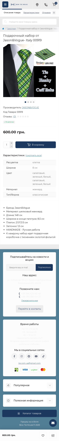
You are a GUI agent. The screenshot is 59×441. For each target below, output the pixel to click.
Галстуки (11, 28)
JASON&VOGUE (30, 107)
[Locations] (37, 4)
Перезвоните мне (29, 300)
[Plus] (11, 143)
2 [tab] (28, 102)
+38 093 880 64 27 (31, 296)
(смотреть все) (33, 155)
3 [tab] (31, 102)
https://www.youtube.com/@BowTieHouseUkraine (36, 356)
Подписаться (44, 267)
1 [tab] (25, 102)
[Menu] (5, 4)
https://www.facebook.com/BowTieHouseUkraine (14, 356)
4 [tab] (33, 102)
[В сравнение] (53, 435)
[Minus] (11, 146)
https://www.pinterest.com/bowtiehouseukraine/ (29, 356)
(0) (14, 117)
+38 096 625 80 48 (31, 293)
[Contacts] (45, 4)
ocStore (34, 422)
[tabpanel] (29, 70)
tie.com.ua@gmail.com (29, 363)
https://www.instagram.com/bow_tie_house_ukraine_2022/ (22, 356)
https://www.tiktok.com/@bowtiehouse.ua (43, 356)
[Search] (5, 22)
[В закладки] (43, 435)
